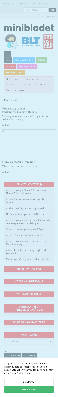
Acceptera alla (29, 389)
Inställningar (29, 381)
